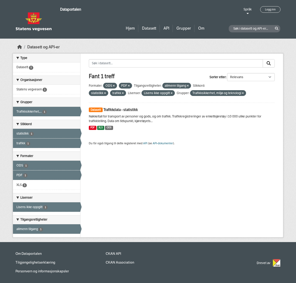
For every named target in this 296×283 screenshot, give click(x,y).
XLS (101, 127)
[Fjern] (114, 85)
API (166, 28)
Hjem (130, 28)
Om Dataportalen (28, 254)
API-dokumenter (163, 143)
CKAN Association (120, 262)
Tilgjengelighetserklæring (35, 262)
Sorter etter (218, 77)
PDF (92, 127)
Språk (248, 9)
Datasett (149, 28)
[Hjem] (19, 47)
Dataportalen (70, 9)
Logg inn (270, 9)
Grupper (183, 28)
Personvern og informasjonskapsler (42, 271)
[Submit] (269, 63)
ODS (109, 127)
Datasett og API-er (43, 47)
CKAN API (113, 254)
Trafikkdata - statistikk (120, 110)
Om (201, 28)
